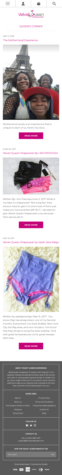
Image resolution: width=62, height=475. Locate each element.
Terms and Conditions (44, 402)
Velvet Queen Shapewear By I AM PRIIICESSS (30, 153)
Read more (31, 135)
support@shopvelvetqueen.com (31, 441)
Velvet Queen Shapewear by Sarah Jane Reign (31, 242)
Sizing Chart (18, 413)
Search (18, 398)
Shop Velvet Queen (22, 464)
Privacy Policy (44, 398)
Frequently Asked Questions (44, 406)
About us (18, 402)
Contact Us (44, 409)
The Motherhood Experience (20, 40)
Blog (44, 413)
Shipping (18, 409)
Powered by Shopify (39, 464)
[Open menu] (7, 3)
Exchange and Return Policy (18, 406)
